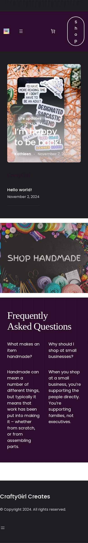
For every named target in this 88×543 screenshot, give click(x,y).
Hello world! (19, 190)
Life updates (29, 118)
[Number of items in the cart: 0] (53, 31)
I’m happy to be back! (38, 137)
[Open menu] (21, 31)
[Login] (37, 31)
